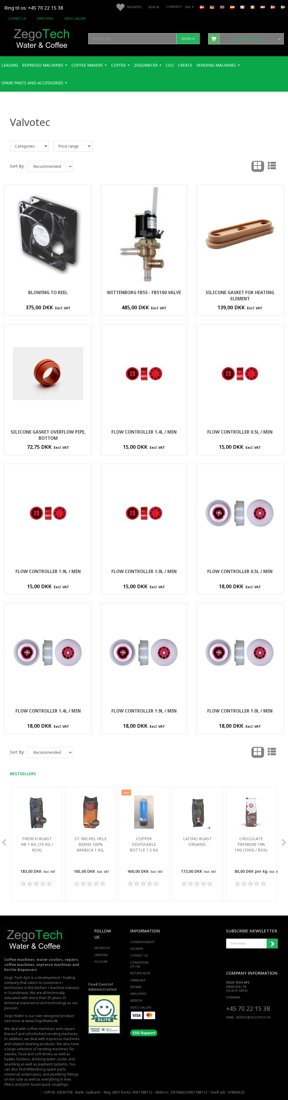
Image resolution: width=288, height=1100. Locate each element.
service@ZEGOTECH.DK (253, 1017)
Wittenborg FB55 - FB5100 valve (144, 293)
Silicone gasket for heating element (240, 296)
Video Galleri (75, 19)
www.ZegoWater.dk (41, 1020)
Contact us (17, 19)
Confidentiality (142, 942)
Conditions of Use (139, 964)
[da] (202, 6)
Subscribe (272, 943)
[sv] (283, 6)
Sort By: (17, 166)
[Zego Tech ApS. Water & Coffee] (42, 38)
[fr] (242, 6)
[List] (272, 166)
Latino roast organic (197, 841)
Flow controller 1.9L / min (48, 571)
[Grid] (257, 166)
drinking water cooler (50, 1059)
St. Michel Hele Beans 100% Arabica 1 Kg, (91, 844)
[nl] (263, 6)
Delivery (136, 949)
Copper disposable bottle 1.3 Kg (144, 844)
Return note (140, 973)
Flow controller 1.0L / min (144, 571)
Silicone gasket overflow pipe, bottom (48, 435)
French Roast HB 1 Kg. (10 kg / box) (37, 844)
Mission (136, 1000)
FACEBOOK (100, 948)
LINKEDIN (100, 955)
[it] (253, 6)
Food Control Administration (102, 987)
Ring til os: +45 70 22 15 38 (33, 7)
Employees (45, 19)
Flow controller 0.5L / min (240, 432)
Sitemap (135, 987)
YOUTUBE (100, 962)
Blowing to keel (48, 293)
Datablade (138, 980)
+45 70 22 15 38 (248, 1008)
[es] (232, 6)
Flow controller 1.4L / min (144, 432)
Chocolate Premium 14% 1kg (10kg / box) (251, 844)
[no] (273, 6)
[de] (212, 6)
